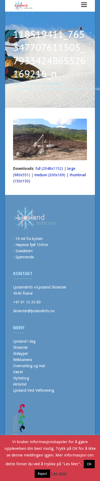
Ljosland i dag (24, 341)
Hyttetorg (21, 378)
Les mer (59, 473)
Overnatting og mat (29, 366)
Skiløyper (20, 353)
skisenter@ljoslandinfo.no (34, 311)
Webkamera (22, 360)
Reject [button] (42, 474)
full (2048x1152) (49, 168)
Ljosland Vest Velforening (33, 390)
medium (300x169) (49, 175)
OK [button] (89, 464)
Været (18, 372)
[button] (84, 4)
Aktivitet (20, 384)
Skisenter (20, 347)
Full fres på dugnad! (43, 83)
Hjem (17, 83)
